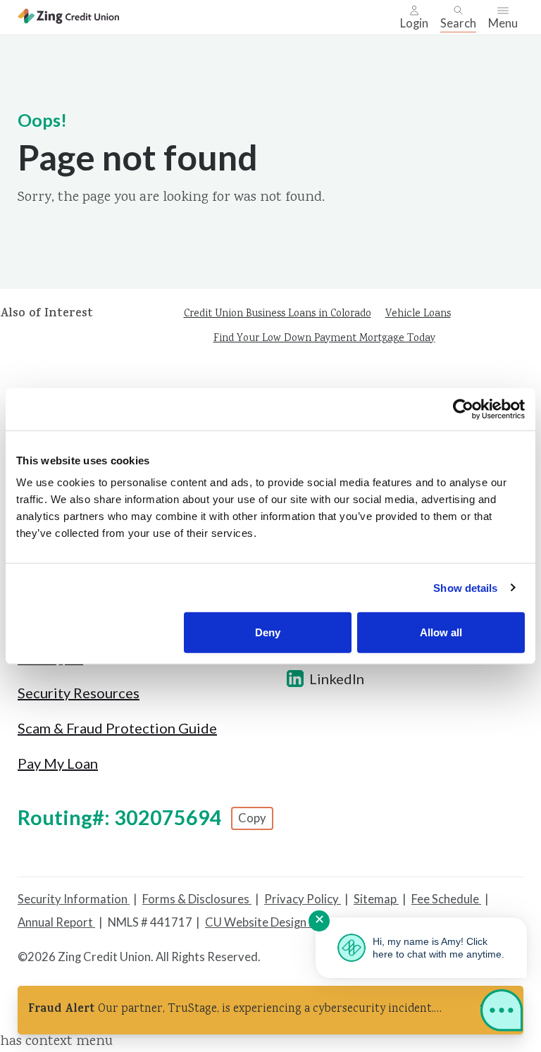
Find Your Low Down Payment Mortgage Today (324, 339)
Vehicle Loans (418, 314)
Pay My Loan (58, 763)
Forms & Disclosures (196, 899)
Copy (252, 818)
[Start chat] (501, 1013)
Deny (267, 632)
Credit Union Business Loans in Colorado (277, 314)
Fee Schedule (446, 899)
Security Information (74, 899)
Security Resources (78, 692)
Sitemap (376, 899)
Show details (465, 587)
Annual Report (56, 922)
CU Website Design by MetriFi (283, 922)
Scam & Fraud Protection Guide (117, 727)
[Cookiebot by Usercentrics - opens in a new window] (463, 408)
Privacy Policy (302, 899)
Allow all (441, 632)
